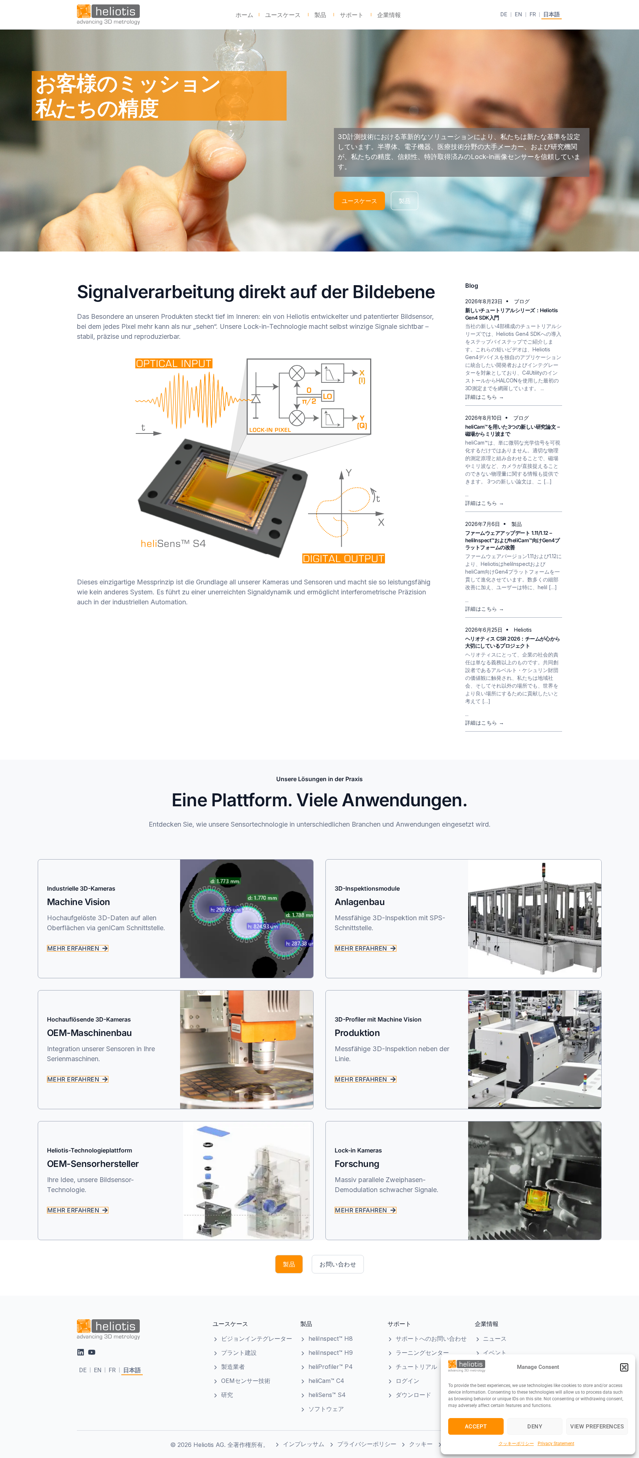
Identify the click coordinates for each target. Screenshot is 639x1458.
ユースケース (230, 1323)
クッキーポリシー (516, 1443)
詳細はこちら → (484, 396)
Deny (534, 1426)
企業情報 (486, 1323)
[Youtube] (91, 1352)
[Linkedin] (80, 1352)
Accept (476, 1426)
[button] (624, 1367)
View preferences (597, 1426)
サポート (399, 1323)
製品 (306, 1323)
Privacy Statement (556, 1443)
